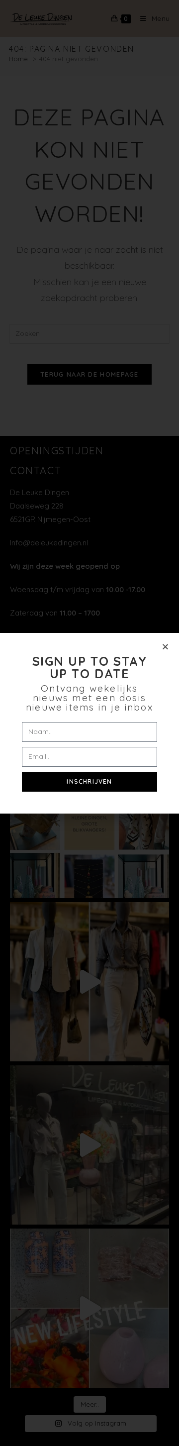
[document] (89, 723)
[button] (165, 646)
